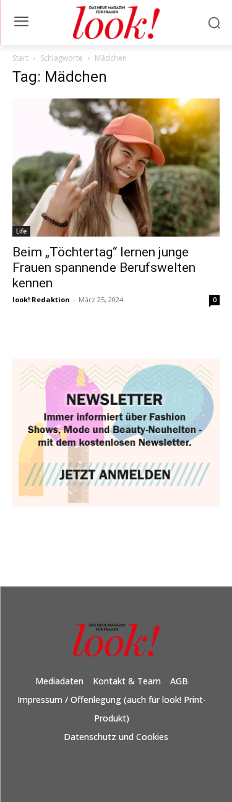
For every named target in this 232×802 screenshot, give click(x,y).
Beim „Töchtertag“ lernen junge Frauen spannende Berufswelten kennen (103, 267)
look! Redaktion (41, 299)
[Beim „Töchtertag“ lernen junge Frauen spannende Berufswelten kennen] (116, 167)
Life (21, 231)
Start (20, 58)
